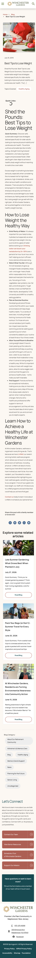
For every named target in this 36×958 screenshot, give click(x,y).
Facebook (20, 937)
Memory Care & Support (16, 761)
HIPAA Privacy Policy (24, 949)
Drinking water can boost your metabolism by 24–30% (19, 249)
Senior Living (12, 780)
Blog (9, 755)
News (9, 767)
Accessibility (7, 953)
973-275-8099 (19, 926)
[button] (10, 522)
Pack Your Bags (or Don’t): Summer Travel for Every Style (17, 627)
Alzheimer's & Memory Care (17, 748)
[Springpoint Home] (18, 5)
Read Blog (18, 595)
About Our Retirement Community (15, 740)
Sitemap (17, 953)
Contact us (9, 497)
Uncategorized (12, 786)
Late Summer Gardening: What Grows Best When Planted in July (17, 563)
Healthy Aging (24, 89)
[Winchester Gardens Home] (18, 912)
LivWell (20, 454)
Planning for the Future (15, 773)
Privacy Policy (9, 949)
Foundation (26, 953)
